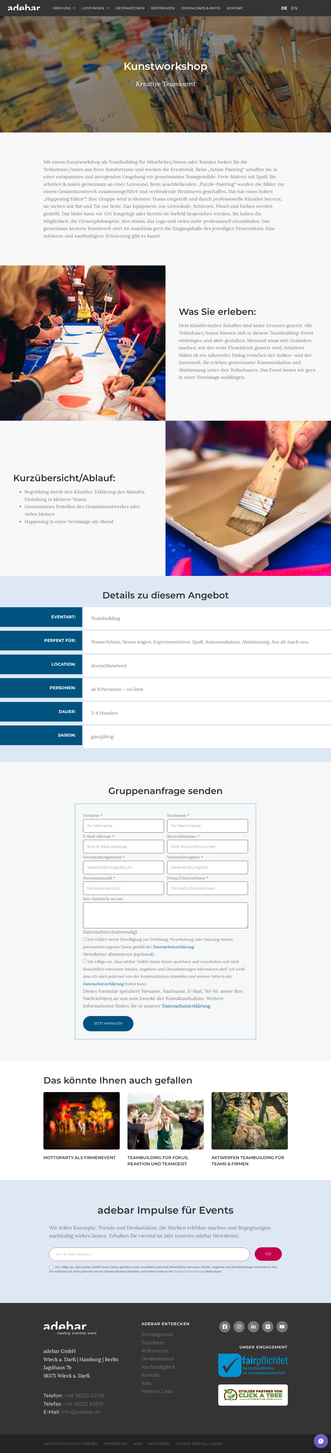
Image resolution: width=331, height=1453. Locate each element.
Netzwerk (158, 1443)
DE (284, 8)
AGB (137, 1443)
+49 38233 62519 (83, 1403)
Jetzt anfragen (108, 1023)
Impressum (115, 1443)
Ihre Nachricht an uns (103, 898)
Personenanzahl (99, 878)
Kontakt (235, 8)
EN (294, 8)
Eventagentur (157, 1334)
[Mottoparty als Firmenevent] (81, 1120)
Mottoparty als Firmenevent (79, 1157)
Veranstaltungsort (185, 857)
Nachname (178, 815)
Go (268, 1253)
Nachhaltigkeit (158, 1367)
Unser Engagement (263, 1347)
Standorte (152, 1342)
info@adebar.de (81, 1412)
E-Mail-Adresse (98, 836)
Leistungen (93, 8)
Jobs (146, 1383)
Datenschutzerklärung (173, 946)
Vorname (92, 815)
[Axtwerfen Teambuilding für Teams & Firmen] (250, 1120)
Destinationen (130, 8)
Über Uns (61, 8)
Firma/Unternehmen (187, 878)
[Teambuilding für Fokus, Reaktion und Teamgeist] (165, 1120)
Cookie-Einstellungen (199, 1443)
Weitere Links (157, 1391)
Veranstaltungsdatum (104, 857)
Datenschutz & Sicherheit (70, 1443)
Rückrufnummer (183, 836)
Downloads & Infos (200, 8)
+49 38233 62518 (84, 1395)
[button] (320, 1441)
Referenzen (163, 8)
